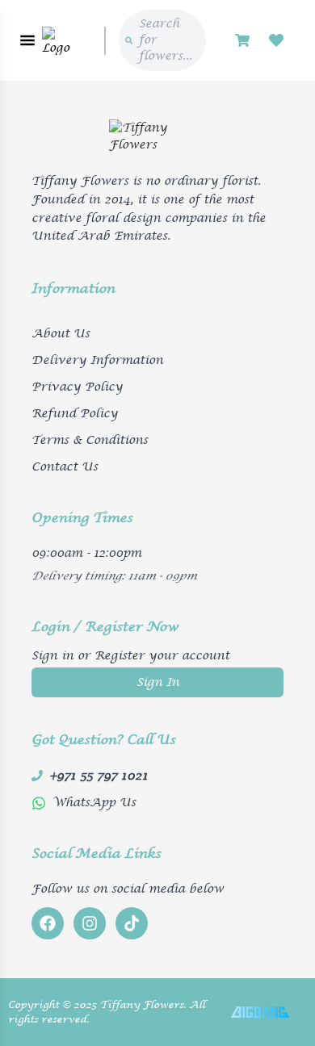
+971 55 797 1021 (98, 776)
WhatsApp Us (94, 802)
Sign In (157, 682)
